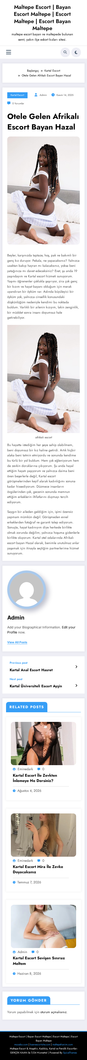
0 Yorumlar (18, 103)
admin (43, 95)
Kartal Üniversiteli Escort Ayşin (36, 686)
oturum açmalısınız (53, 1012)
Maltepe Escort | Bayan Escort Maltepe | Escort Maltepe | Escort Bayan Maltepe (42, 17)
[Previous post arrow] (76, 667)
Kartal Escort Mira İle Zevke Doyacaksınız (38, 869)
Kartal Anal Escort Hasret (31, 670)
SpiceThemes (70, 1052)
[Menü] (8, 52)
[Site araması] (65, 52)
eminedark (25, 769)
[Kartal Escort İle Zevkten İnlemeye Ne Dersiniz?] (43, 743)
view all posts (17, 642)
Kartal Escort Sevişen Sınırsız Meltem (39, 960)
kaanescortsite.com (40, 1044)
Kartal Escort (17, 95)
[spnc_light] (76, 52)
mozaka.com (21, 1044)
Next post (16, 679)
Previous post (19, 662)
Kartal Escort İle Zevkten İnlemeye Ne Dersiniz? (35, 778)
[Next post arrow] (76, 685)
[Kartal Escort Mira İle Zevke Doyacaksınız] (43, 835)
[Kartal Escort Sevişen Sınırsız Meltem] (43, 926)
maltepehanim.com (62, 1044)
